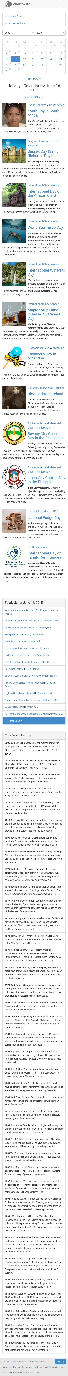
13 (53, 52)
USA (49, 627)
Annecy (54, 610)
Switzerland (37, 634)
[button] (59, 4)
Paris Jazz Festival (14, 669)
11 (34, 52)
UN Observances (38, 547)
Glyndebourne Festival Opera (19, 700)
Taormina (31, 641)
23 (17, 64)
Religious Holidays (39, 141)
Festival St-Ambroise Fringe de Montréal (24, 682)
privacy (33, 1367)
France (8, 614)
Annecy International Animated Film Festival (26, 610)
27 (53, 64)
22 (8, 64)
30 (17, 70)
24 (25, 64)
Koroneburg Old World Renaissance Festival (26, 714)
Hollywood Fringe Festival (17, 655)
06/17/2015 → (34, 96)
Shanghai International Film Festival (22, 620)
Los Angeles (39, 655)
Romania (51, 662)
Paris (28, 669)
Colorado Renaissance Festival (20, 627)
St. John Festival (13, 676)
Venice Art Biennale (14, 707)
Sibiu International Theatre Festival (22, 662)
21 (62, 58)
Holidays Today (15, 16)
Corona (54, 714)
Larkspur (42, 627)
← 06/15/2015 (34, 79)
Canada (45, 648)
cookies (12, 1362)
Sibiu (44, 662)
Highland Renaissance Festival (20, 693)
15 (8, 58)
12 (43, 52)
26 (43, 64)
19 (43, 58)
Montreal (36, 648)
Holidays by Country (17, 23)
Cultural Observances (40, 387)
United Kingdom (51, 700)
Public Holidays (37, 105)
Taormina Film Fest (14, 641)
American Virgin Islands (45, 676)
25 (34, 64)
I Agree (60, 1361)
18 (34, 58)
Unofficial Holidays (39, 511)
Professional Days (38, 347)
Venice (29, 707)
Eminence (42, 693)
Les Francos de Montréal (17, 648)
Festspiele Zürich (13, 634)
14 (62, 52)
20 (53, 58)
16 (17, 58)
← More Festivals (13, 721)
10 (25, 52)
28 (62, 64)
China (56, 620)
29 (8, 70)
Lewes (39, 700)
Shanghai (47, 620)
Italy (39, 641)
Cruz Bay (28, 676)
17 (25, 58)
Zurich (27, 634)
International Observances (43, 185)
